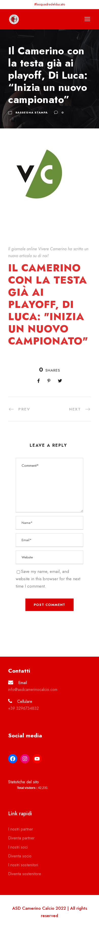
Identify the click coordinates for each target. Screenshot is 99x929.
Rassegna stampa (31, 112)
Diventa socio (19, 856)
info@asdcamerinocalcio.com (32, 689)
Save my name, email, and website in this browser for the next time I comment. (48, 578)
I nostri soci (18, 847)
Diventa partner (21, 838)
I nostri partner (20, 829)
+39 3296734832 (23, 708)
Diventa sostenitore (24, 874)
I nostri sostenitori (23, 865)
